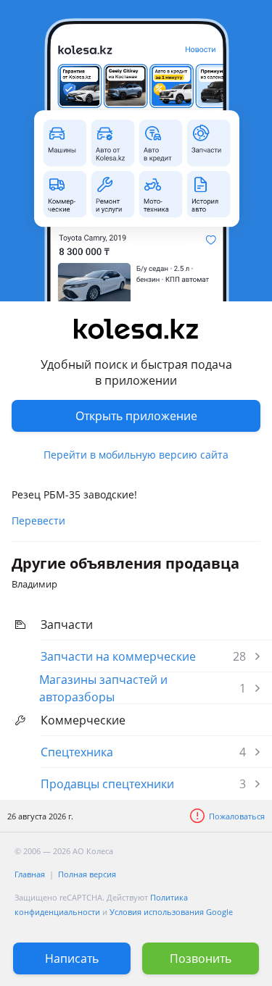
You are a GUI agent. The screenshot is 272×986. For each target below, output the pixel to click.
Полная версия (87, 874)
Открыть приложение (136, 416)
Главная (30, 874)
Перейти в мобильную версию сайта (136, 454)
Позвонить (200, 958)
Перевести (38, 520)
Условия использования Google (171, 911)
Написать (72, 958)
